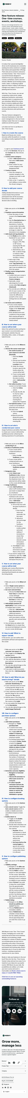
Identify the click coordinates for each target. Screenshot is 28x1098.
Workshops (18, 38)
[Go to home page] (14, 1035)
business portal (19, 149)
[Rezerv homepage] (7, 4)
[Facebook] (5, 1087)
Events (4, 38)
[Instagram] (8, 1087)
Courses (11, 38)
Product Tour (5, 1066)
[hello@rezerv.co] (11, 1087)
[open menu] (25, 4)
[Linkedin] (3, 1087)
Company (4, 1071)
